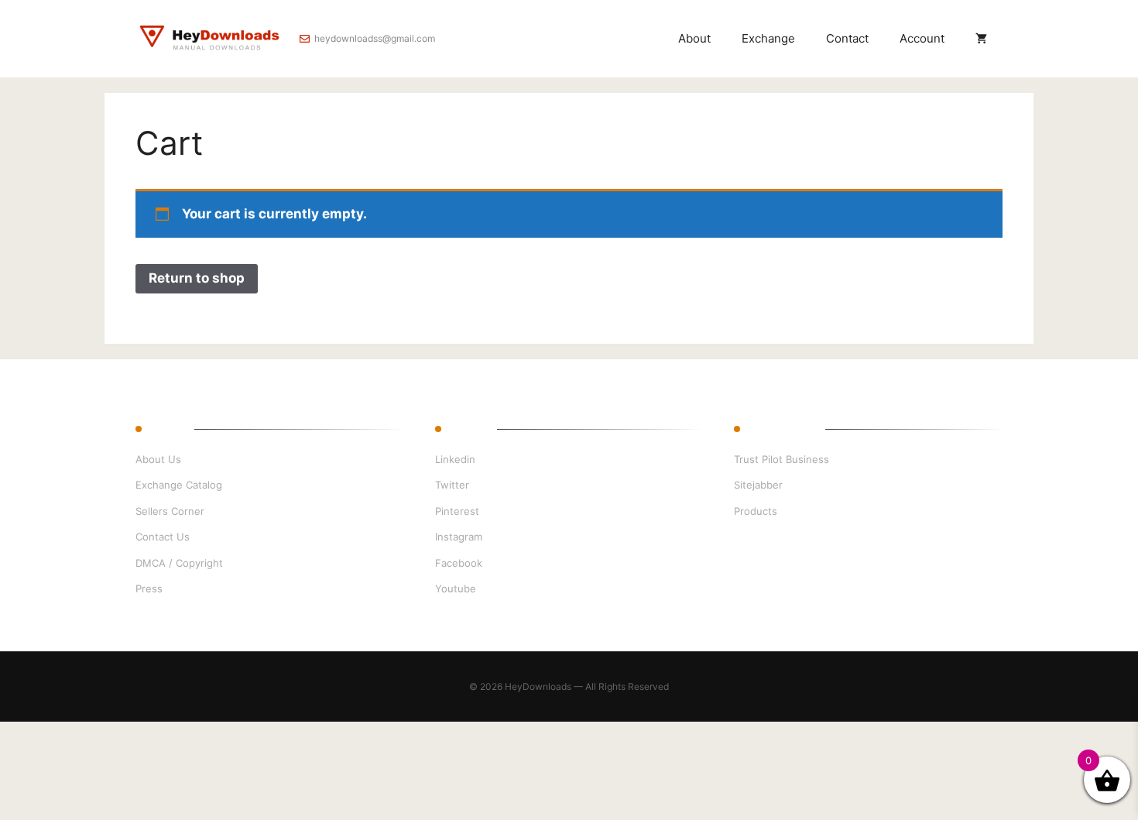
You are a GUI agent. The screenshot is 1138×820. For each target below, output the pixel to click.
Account (922, 38)
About (694, 38)
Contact (847, 38)
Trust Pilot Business (781, 459)
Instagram (458, 536)
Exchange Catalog (178, 485)
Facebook (458, 563)
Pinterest (457, 511)
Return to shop (197, 278)
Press (149, 588)
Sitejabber (758, 485)
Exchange (768, 38)
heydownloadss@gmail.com (374, 38)
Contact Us (162, 536)
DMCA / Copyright (179, 563)
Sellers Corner (169, 511)
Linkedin (455, 459)
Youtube (455, 588)
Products (755, 511)
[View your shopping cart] (981, 38)
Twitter (452, 485)
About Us (158, 459)
